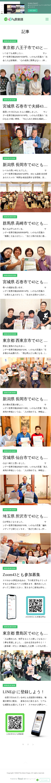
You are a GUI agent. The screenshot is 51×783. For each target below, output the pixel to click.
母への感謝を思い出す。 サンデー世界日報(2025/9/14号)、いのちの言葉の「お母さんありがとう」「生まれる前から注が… (24, 291)
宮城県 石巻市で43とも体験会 (25, 282)
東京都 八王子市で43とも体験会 (25, 47)
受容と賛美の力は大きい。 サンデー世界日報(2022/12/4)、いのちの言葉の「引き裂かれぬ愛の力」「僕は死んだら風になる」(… (25, 350)
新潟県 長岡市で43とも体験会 (25, 164)
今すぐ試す (33, 10)
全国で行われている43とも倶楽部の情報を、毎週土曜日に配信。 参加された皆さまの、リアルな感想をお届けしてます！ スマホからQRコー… (25, 701)
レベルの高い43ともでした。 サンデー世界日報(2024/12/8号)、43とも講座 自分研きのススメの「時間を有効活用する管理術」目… (25, 174)
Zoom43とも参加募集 (21, 574)
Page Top (25, 763)
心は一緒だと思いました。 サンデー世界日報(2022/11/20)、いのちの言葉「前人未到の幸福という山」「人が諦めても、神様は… (25, 467)
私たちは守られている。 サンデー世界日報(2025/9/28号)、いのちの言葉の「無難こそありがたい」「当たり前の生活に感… (24, 232)
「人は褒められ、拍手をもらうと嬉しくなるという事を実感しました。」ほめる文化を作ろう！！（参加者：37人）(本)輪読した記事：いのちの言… (25, 642)
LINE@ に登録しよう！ (24, 692)
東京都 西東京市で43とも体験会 (25, 340)
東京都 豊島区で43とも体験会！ (25, 633)
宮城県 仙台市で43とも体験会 (25, 457)
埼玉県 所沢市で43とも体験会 (25, 516)
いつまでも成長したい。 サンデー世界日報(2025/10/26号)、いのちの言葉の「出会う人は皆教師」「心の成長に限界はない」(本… (25, 57)
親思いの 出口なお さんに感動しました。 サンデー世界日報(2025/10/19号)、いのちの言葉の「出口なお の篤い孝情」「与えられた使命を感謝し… (25, 115)
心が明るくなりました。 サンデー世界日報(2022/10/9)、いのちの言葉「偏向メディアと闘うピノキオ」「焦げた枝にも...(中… (24, 525)
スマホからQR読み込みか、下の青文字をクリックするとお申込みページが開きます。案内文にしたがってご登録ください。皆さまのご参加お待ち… (25, 584)
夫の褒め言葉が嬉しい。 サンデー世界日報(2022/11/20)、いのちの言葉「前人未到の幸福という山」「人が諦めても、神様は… (25, 408)
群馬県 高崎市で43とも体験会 (25, 223)
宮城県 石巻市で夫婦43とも (25, 106)
